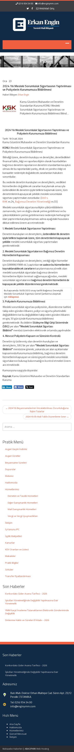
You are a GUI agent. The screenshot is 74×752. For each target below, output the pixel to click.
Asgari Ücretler (12, 455)
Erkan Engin (23, 94)
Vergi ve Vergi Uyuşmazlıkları (23, 516)
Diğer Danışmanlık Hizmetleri (23, 502)
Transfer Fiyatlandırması (18, 576)
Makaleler (10, 556)
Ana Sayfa (14, 724)
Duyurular (10, 469)
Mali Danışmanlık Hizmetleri (22, 509)
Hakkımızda (11, 482)
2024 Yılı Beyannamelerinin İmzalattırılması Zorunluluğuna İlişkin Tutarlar (37, 409)
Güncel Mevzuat (18, 733)
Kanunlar (10, 542)
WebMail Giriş (46, 8)
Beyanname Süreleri (16, 462)
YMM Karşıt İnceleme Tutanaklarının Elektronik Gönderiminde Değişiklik (37, 612)
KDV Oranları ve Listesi (17, 549)
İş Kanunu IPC (12, 529)
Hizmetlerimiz (12, 489)
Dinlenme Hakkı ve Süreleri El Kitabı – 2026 (27, 620)
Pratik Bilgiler (12, 562)
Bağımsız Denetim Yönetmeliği (33, 201)
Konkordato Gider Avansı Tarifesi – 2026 (26, 593)
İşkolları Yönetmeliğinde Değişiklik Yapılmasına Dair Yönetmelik (31, 602)
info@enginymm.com (48, 3)
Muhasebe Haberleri (13, 748)
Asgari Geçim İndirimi (16, 449)
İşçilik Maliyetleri (13, 536)
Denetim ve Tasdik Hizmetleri (23, 495)
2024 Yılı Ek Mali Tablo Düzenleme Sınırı (47, 416)
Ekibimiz (9, 476)
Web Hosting (42, 748)
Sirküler (9, 569)
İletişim (8, 522)
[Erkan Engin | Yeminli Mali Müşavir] (37, 24)
